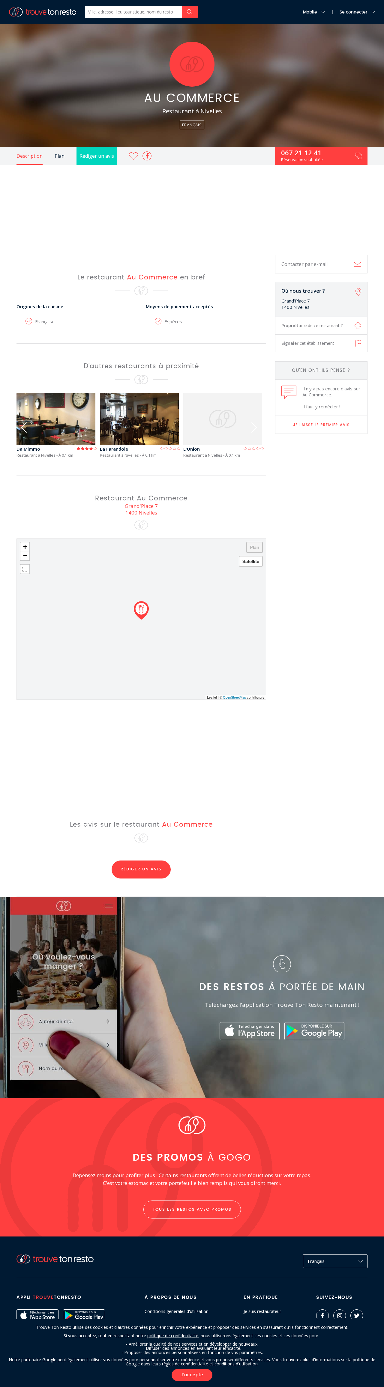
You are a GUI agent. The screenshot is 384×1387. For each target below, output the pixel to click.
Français (316, 1261)
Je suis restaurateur (262, 1311)
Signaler (307, 343)
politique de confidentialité (172, 1335)
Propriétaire (312, 325)
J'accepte (192, 1375)
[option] (58, 425)
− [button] (25, 555)
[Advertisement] (192, 210)
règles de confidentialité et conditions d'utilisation (210, 1364)
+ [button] (25, 546)
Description (29, 156)
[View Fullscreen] (24, 569)
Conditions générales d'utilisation (176, 1311)
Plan (59, 156)
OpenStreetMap (234, 697)
